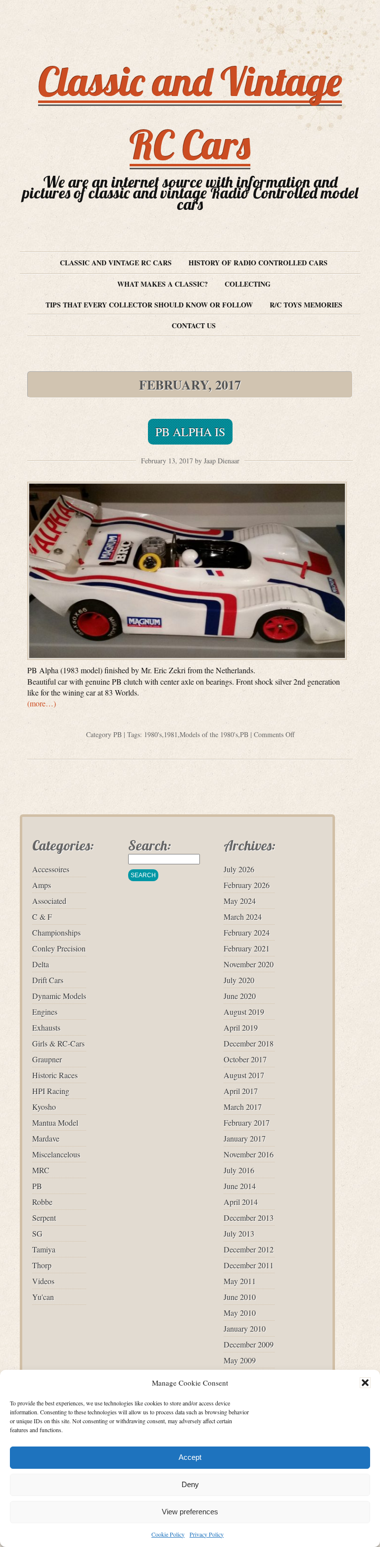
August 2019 (244, 1011)
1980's (153, 734)
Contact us (194, 325)
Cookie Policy (168, 1534)
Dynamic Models (59, 996)
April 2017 (241, 1091)
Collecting (248, 284)
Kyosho (44, 1106)
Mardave (45, 1138)
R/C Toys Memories (306, 304)
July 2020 (239, 980)
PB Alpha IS (190, 432)
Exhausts (46, 1027)
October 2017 (245, 1059)
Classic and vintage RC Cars (116, 262)
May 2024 (240, 901)
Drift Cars (47, 980)
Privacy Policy (207, 1534)
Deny (190, 1484)
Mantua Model (55, 1122)
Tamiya (43, 1249)
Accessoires (50, 869)
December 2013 (249, 1217)
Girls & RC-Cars (58, 1043)
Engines (44, 1011)
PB (117, 734)
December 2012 (249, 1249)
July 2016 (239, 1170)
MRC (40, 1170)
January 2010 (245, 1328)
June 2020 (240, 996)
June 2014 (240, 1186)
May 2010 (240, 1312)
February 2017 (247, 1122)
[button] (365, 1383)
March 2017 (243, 1106)
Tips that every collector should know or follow (149, 304)
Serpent (44, 1217)
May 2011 (240, 1281)
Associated (49, 901)
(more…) (41, 703)
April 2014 (241, 1202)
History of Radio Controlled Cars (258, 262)
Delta (40, 964)
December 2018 (249, 1043)
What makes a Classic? (162, 284)
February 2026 (247, 885)
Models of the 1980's (209, 734)
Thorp (41, 1265)
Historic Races (55, 1075)
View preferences (190, 1511)
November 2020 (249, 964)
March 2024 (243, 916)
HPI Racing (50, 1091)
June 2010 (240, 1297)
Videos (43, 1281)
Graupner (47, 1059)
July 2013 (239, 1233)
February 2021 (247, 948)
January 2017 (245, 1138)
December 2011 (249, 1265)
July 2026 (239, 869)
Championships (56, 932)
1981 (171, 734)
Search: (149, 845)
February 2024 (247, 932)
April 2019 (241, 1027)
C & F (42, 916)
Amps (41, 885)
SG (37, 1233)
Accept (190, 1457)
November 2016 (249, 1154)
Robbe (42, 1202)
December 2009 (249, 1344)
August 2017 (244, 1075)
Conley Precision (59, 948)
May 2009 (240, 1360)
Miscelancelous (56, 1154)
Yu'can (43, 1297)
